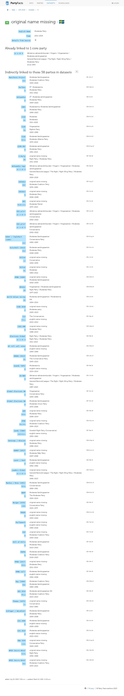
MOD (24, 585)
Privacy (91, 688)
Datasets (51, 3)
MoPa (23, 414)
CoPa (23, 644)
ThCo (23, 320)
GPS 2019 (21, 10)
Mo (24, 120)
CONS (23, 506)
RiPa (23, 654)
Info (31, 3)
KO (24, 359)
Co (24, 261)
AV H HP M (18, 53)
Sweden (31, 10)
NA (24, 300)
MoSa (23, 140)
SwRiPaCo (21, 434)
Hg (24, 130)
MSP (24, 81)
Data (13, 10)
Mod (24, 251)
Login (116, 3)
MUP (24, 185)
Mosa (23, 595)
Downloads (63, 3)
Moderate (21, 205)
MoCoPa (22, 424)
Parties (40, 3)
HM (24, 160)
